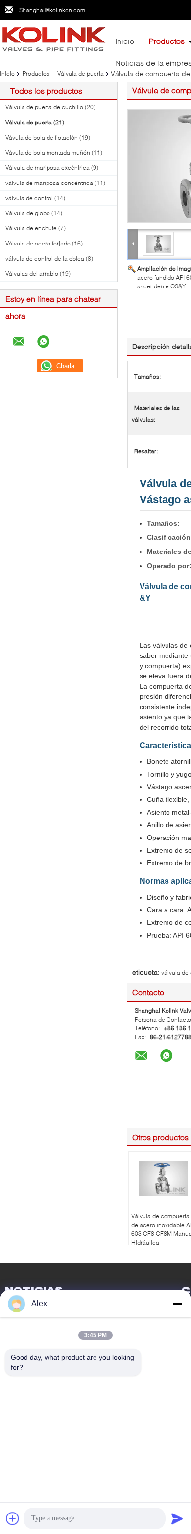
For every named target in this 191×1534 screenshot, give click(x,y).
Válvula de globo (27, 213)
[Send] (177, 1518)
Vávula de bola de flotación (41, 137)
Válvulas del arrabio (31, 273)
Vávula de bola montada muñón (47, 152)
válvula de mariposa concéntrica (49, 182)
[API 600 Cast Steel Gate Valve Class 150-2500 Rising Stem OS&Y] (158, 243)
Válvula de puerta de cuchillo (44, 107)
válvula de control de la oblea (44, 258)
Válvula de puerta (80, 73)
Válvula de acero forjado (38, 243)
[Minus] (177, 1303)
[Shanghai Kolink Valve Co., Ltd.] (54, 38)
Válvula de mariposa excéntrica (47, 167)
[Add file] (13, 1518)
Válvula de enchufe (31, 228)
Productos (167, 40)
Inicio (124, 40)
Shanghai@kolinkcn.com (52, 10)
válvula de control (29, 198)
